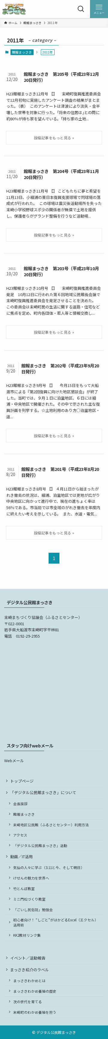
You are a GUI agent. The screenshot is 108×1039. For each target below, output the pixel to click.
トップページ (22, 781)
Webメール (14, 760)
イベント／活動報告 (27, 958)
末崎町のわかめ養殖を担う (34, 1012)
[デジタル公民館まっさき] (14, 9)
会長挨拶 (20, 803)
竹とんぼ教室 (24, 888)
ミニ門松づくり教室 (29, 898)
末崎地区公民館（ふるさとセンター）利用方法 (51, 824)
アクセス (20, 834)
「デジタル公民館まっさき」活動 (40, 845)
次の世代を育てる (27, 1001)
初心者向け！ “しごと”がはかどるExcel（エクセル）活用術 (55, 922)
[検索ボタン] (81, 9)
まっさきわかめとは (29, 980)
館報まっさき (22, 52)
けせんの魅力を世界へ (31, 877)
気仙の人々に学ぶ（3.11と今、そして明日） (48, 867)
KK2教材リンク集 (27, 935)
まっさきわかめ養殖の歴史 (34, 991)
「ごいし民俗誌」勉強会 (33, 909)
